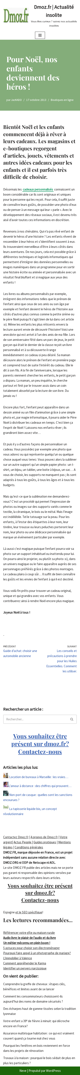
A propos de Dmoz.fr (44, 837)
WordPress (53, 1071)
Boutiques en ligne (62, 100)
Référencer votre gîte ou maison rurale (29, 933)
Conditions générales (29, 847)
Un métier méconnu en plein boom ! (26, 943)
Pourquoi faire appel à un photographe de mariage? (37, 953)
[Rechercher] (72, 719)
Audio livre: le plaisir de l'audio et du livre (29, 938)
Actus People (23, 842)
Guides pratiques (44, 842)
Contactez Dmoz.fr (16, 837)
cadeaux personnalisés (38, 189)
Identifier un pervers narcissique (25, 968)
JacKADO (16, 100)
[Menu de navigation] (40, 35)
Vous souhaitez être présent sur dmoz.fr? (40, 743)
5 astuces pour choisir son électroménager (31, 948)
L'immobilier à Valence (17, 958)
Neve (22, 1071)
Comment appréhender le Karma (24, 963)
